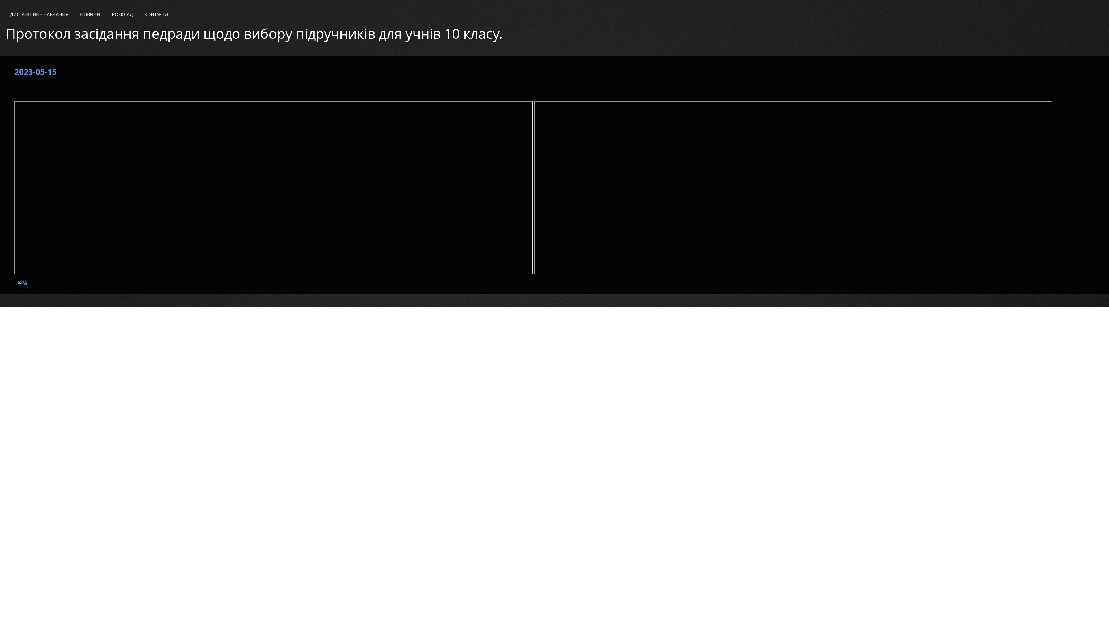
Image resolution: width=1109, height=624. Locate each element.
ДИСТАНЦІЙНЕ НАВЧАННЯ (39, 14)
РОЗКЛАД (122, 14)
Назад (20, 282)
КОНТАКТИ (156, 14)
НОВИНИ (90, 14)
